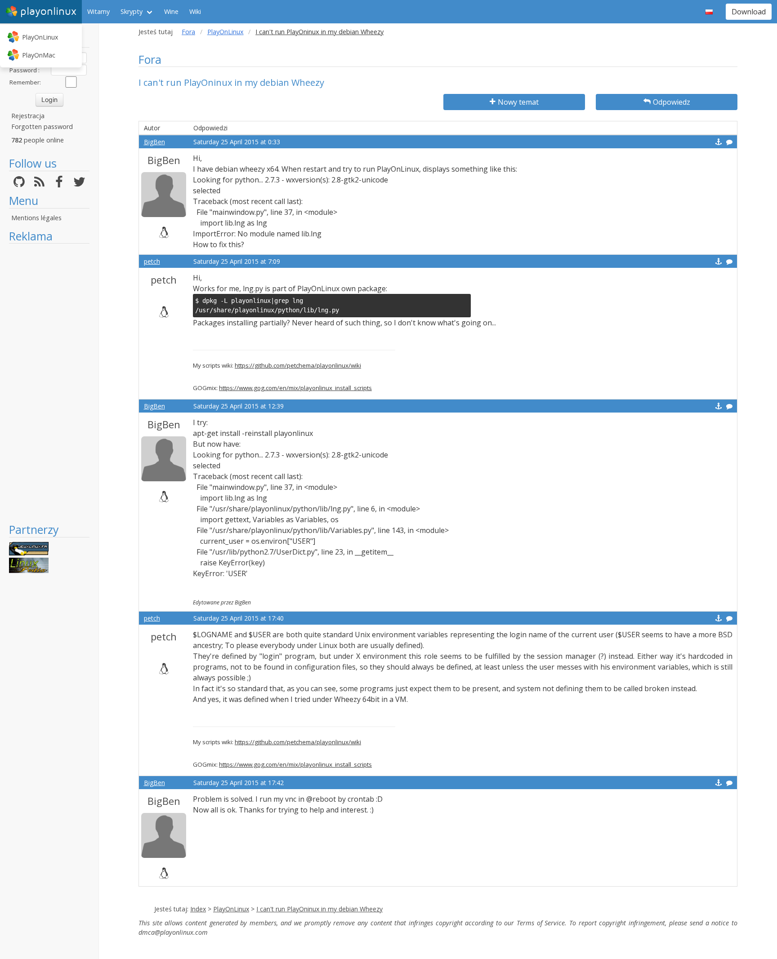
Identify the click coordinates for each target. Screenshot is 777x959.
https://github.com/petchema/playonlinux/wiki (298, 365)
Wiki (195, 11)
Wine (171, 11)
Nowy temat (518, 102)
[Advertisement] (49, 383)
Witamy (98, 11)
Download (749, 12)
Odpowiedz (671, 102)
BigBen (154, 142)
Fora (188, 31)
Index (198, 909)
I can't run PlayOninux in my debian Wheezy (319, 909)
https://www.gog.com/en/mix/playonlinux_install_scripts (295, 388)
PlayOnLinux (40, 37)
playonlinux (48, 11)
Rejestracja (28, 115)
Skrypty (132, 11)
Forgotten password (42, 126)
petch (152, 261)
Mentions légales (36, 217)
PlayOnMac (38, 55)
